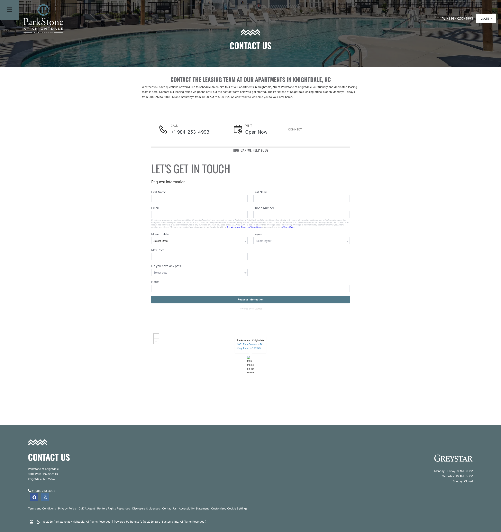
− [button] (156, 341)
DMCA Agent (86, 508)
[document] (250, 364)
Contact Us (169, 508)
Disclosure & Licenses (146, 508)
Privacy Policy (67, 508)
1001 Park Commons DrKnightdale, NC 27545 (250, 346)
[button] (486, 18)
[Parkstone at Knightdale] (250, 364)
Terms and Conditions (42, 508)
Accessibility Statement (194, 508)
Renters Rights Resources (113, 508)
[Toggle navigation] (9, 10)
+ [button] (156, 336)
